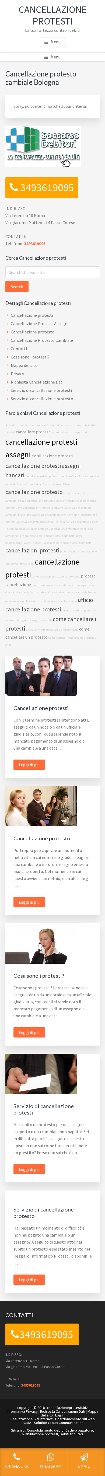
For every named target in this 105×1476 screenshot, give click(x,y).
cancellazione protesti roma (21, 601)
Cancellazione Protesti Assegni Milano (48, 484)
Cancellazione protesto (32, 332)
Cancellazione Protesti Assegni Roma (71, 529)
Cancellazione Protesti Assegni (39, 323)
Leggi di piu (32, 766)
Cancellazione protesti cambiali (65, 425)
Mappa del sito (24, 365)
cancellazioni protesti (32, 550)
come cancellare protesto (20, 536)
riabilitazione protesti (52, 455)
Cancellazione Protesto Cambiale (42, 340)
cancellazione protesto (34, 492)
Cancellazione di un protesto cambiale (48, 476)
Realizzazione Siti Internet (31, 1418)
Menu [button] (56, 41)
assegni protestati (41, 620)
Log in (60, 1415)
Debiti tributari (71, 1434)
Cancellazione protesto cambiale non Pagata (52, 629)
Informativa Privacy (22, 1411)
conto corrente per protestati (49, 585)
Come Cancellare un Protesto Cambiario (39, 508)
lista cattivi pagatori (17, 620)
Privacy (17, 373)
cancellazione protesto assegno (45, 501)
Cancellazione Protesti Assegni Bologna (28, 543)
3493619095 (46, 187)
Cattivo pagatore (79, 1430)
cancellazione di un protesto (31, 529)
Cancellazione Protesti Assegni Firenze (39, 522)
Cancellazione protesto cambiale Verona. (56, 576)
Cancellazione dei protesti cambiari (26, 592)
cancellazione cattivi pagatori (69, 432)
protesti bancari (69, 551)
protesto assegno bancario (82, 585)
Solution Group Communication (58, 1422)
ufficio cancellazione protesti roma (46, 515)
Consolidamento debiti (45, 1430)
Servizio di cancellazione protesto (42, 398)
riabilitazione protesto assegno (58, 601)
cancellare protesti (33, 431)
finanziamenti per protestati (79, 610)
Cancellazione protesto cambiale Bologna (72, 592)
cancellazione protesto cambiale (72, 543)
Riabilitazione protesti (40, 1434)
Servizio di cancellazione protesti (41, 390)
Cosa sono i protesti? (30, 357)
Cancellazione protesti (32, 315)
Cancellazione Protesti (53, 15)
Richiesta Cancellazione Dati (37, 382)
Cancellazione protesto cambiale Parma (59, 536)
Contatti (19, 348)
